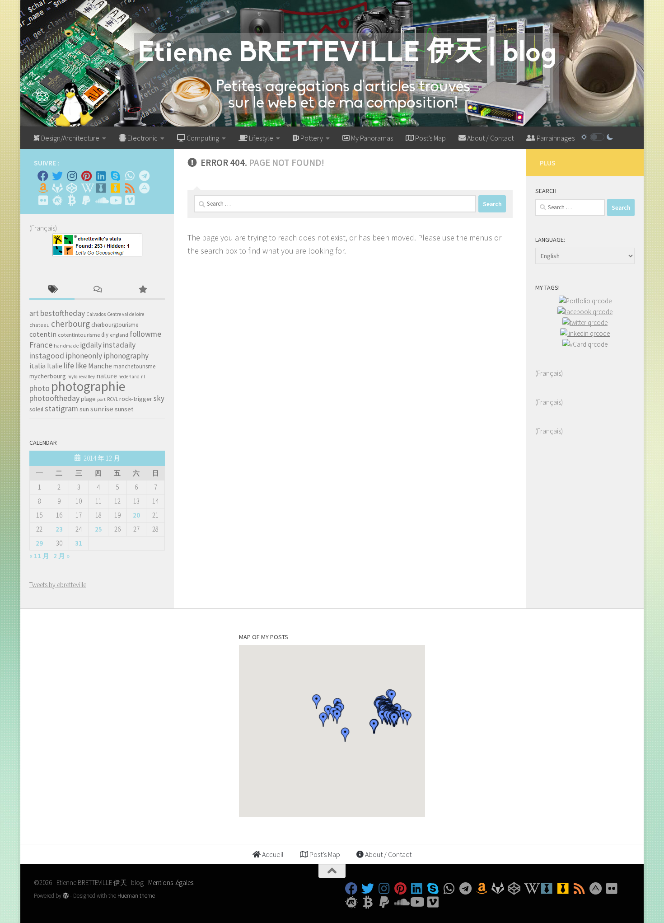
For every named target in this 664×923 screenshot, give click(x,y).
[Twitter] (57, 175)
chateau (39, 324)
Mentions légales (170, 882)
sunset (124, 409)
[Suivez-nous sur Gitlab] (57, 188)
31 (78, 543)
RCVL (112, 399)
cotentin (42, 334)
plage (88, 399)
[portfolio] (585, 301)
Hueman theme (136, 895)
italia (37, 365)
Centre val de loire (125, 314)
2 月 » (61, 555)
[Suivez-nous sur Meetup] (57, 200)
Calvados (96, 314)
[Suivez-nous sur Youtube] (115, 200)
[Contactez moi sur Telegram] (144, 175)
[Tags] (52, 290)
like (81, 366)
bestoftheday (62, 313)
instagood (46, 355)
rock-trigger (135, 398)
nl (143, 376)
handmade (66, 346)
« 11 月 (39, 555)
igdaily (91, 345)
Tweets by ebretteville (57, 584)
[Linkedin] (100, 175)
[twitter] (585, 322)
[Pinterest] (86, 175)
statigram (61, 409)
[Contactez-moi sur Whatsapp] (129, 175)
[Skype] (115, 175)
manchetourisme (134, 366)
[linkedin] (585, 333)
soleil (36, 409)
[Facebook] (42, 175)
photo (39, 388)
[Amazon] (42, 188)
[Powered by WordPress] (66, 896)
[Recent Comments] (97, 290)
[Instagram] (71, 175)
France (40, 344)
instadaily (119, 345)
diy (104, 335)
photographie (88, 386)
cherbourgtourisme (114, 325)
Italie (54, 366)
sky (159, 398)
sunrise (101, 409)
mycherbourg (47, 376)
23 (59, 529)
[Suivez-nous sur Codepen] (71, 188)
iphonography (126, 356)
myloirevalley (81, 376)
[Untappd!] (115, 188)
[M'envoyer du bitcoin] (71, 200)
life (69, 365)
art (34, 313)
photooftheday (54, 398)
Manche (100, 365)
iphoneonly (83, 356)
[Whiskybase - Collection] (100, 188)
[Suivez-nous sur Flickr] (42, 200)
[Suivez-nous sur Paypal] (86, 200)
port (101, 399)
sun (84, 409)
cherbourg (70, 323)
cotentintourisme (79, 334)
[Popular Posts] (142, 290)
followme (145, 334)
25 (98, 529)
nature (106, 375)
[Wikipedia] (86, 188)
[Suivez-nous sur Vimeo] (129, 200)
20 (136, 515)
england (119, 335)
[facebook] (585, 311)
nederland (129, 376)
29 (39, 543)
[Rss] (129, 188)
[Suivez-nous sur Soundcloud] (100, 200)
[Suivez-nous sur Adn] (144, 188)
